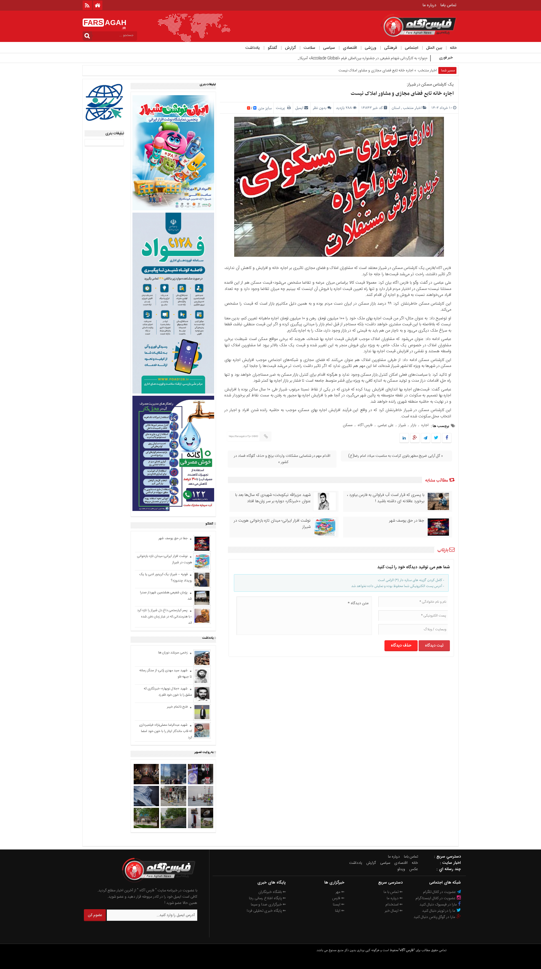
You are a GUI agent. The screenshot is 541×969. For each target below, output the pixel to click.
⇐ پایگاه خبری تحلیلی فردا (266, 911)
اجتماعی (411, 47)
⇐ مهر (340, 892)
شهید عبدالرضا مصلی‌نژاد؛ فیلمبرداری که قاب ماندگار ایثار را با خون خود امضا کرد (165, 731)
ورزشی (370, 47)
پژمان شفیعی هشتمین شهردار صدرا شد (166, 596)
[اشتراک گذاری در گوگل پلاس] (415, 438)
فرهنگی (390, 47)
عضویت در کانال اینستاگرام (435, 898)
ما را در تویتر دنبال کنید (439, 911)
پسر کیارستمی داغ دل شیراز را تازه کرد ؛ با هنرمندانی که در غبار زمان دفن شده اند (164, 617)
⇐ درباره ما (395, 898)
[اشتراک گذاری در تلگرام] (425, 438)
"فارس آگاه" (407, 950)
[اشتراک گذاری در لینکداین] (404, 438)
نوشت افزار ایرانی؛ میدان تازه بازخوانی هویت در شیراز (272, 524)
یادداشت (252, 47)
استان (396, 108)
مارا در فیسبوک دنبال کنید (439, 904)
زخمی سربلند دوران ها (172, 653)
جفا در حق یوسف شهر (406, 521)
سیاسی (329, 47)
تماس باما (448, 5)
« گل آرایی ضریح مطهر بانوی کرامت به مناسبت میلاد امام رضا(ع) (395, 456)
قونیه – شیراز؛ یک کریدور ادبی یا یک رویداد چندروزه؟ (165, 578)
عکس (413, 869)
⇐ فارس (338, 898)
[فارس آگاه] (158, 884)
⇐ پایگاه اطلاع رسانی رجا (267, 898)
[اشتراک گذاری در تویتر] (436, 438)
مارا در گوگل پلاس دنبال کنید (435, 917)
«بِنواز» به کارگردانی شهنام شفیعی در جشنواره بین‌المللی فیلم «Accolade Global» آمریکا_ (363, 58)
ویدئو (401, 869)
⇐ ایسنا (338, 904)
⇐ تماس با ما (393, 892)
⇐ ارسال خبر (394, 911)
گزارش (290, 47)
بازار (413, 425)
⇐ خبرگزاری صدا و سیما (268, 904)
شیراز (402, 425)
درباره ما (429, 5)
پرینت (281, 108)
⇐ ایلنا (339, 911)
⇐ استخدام (394, 904)
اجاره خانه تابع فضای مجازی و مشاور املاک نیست (402, 93)
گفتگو (272, 47)
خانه (453, 47)
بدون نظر (320, 108)
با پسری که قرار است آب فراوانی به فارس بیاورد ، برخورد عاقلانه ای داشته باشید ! (385, 498)
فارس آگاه (443, 268)
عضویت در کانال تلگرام (440, 892)
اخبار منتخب (427, 70)
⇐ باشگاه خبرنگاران (272, 892)
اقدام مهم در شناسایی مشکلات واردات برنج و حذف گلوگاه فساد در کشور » (282, 459)
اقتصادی (350, 47)
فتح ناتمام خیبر (177, 707)
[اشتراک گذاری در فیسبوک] (446, 438)
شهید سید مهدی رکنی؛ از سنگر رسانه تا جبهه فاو (165, 674)
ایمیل (299, 108)
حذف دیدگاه (401, 645)
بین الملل (434, 47)
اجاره (425, 425)
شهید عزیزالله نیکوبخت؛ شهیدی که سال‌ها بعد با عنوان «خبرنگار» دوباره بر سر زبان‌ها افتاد (273, 498)
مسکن (348, 425)
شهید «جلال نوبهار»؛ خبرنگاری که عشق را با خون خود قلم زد (168, 692)
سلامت (309, 47)
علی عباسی (386, 425)
